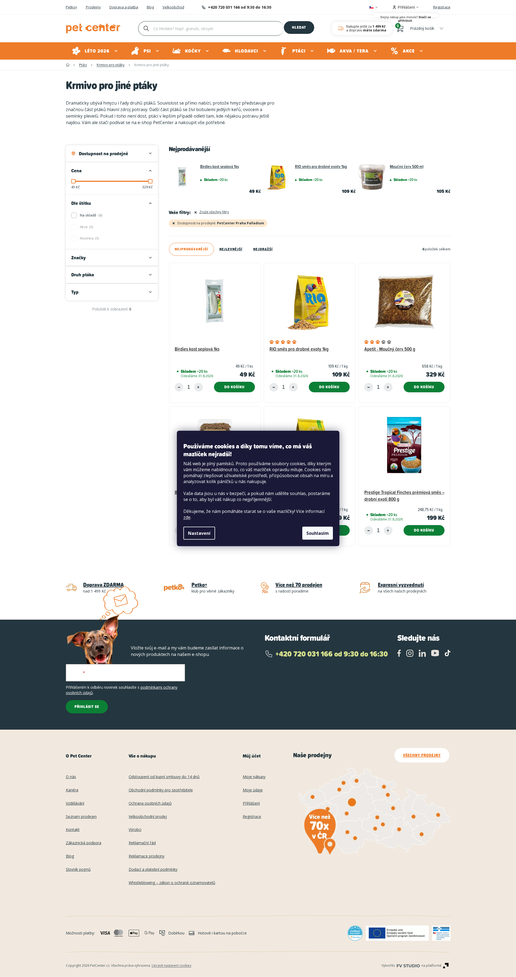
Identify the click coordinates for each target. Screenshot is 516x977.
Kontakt (73, 829)
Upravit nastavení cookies (171, 965)
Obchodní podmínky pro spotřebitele (161, 790)
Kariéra (72, 790)
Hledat (299, 27)
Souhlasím (317, 533)
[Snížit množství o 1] (179, 387)
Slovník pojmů (78, 869)
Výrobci (135, 829)
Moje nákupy (254, 777)
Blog (150, 7)
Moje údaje (253, 790)
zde (186, 517)
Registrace (441, 7)
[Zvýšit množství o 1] (198, 387)
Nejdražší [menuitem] (263, 249)
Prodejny (93, 7)
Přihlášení (251, 803)
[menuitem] (95, 51)
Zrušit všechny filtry (214, 212)
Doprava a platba (123, 7)
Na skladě (90, 215)
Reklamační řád (142, 843)
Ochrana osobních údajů (150, 803)
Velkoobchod (173, 7)
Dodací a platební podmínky (153, 869)
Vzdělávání (75, 803)
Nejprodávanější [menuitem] (191, 249)
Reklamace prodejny (146, 856)
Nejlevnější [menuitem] (230, 249)
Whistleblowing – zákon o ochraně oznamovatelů (172, 883)
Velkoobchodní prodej (148, 816)
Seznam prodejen (81, 816)
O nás (71, 777)
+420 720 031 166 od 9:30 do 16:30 (239, 7)
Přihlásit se (86, 706)
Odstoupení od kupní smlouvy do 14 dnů (164, 777)
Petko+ (71, 7)
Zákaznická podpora (83, 843)
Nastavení (199, 533)
